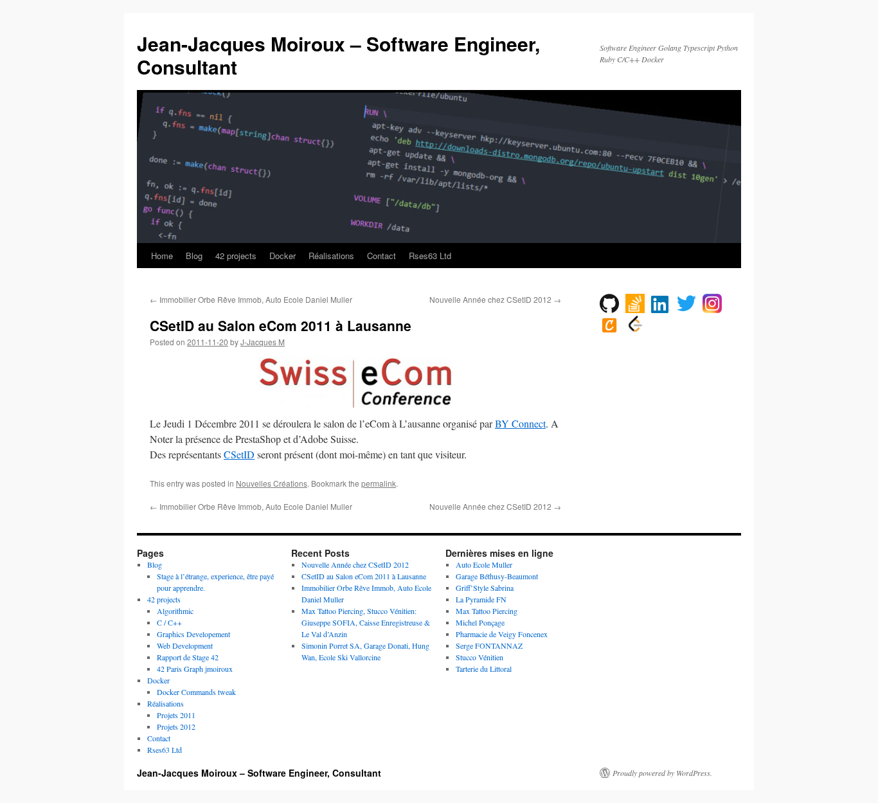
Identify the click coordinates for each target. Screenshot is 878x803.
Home (162, 255)
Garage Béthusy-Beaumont (497, 576)
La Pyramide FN (481, 599)
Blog (194, 255)
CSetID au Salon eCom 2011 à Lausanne (363, 576)
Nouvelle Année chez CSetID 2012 (495, 299)
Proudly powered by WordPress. (662, 773)
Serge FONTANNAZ (489, 645)
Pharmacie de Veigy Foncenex (502, 634)
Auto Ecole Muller (484, 564)
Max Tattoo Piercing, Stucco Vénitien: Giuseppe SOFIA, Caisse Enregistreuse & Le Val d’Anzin (365, 622)
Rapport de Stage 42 (188, 657)
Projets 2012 (176, 726)
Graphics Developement (193, 634)
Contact (381, 255)
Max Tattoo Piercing (486, 611)
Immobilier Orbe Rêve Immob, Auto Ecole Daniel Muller (251, 299)
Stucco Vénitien (479, 657)
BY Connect (520, 423)
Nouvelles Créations (271, 483)
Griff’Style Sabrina (485, 587)
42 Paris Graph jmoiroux (195, 668)
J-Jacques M (262, 341)
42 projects (235, 255)
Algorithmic (175, 611)
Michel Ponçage (480, 622)
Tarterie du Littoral (484, 668)
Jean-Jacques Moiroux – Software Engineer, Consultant (338, 55)
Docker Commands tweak (196, 692)
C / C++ (169, 622)
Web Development (185, 645)
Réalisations (331, 255)
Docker (282, 255)
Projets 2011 (176, 715)
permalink (378, 483)
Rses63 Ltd (430, 255)
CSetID (239, 454)
